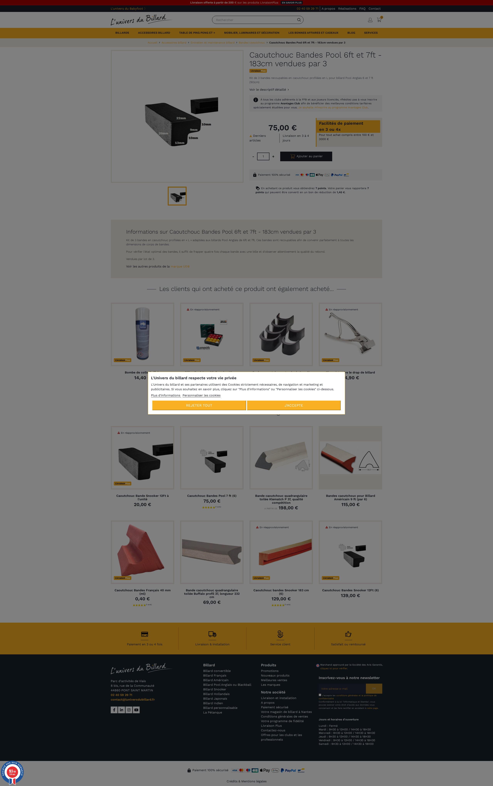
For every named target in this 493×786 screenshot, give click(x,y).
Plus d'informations (166, 395)
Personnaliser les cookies (202, 395)
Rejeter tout (199, 405)
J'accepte (294, 405)
